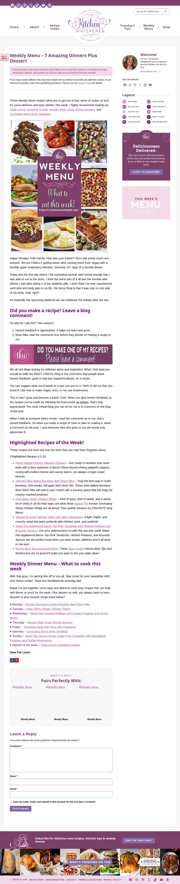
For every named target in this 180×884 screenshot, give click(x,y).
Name (13, 776)
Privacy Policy (85, 83)
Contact (71, 880)
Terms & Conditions (90, 880)
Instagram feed (55, 880)
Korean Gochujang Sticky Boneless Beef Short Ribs (58, 604)
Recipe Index (36, 880)
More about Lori (148, 72)
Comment (16, 746)
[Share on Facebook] (12, 660)
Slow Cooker (76, 548)
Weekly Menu (28, 719)
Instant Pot (81, 503)
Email (13, 789)
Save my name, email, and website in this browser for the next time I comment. (54, 802)
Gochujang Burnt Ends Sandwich (30, 114)
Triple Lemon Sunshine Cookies (60, 645)
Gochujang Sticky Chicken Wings (36, 499)
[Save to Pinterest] (16, 660)
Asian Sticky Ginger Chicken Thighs (48, 608)
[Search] (165, 11)
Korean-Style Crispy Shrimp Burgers (72, 109)
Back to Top (20, 880)
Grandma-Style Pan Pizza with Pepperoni (50, 627)
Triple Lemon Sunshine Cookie (29, 109)
